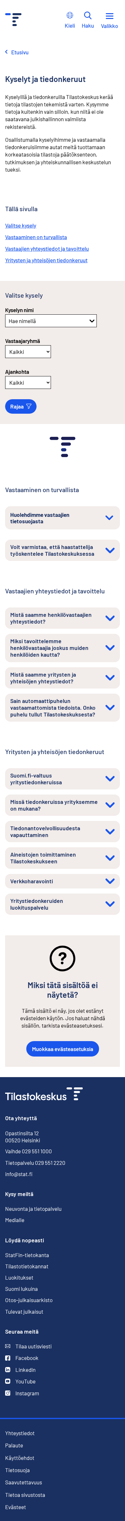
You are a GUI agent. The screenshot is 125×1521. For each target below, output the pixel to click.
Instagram (27, 1393)
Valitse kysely (20, 225)
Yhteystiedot (20, 1433)
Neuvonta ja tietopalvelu (33, 1208)
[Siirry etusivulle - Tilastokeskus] (13, 20)
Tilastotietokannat (26, 1266)
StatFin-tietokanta (27, 1255)
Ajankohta (17, 371)
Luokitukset (19, 1277)
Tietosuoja (17, 1470)
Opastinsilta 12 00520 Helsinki (22, 1136)
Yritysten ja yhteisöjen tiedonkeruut (46, 260)
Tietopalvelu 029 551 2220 (35, 1162)
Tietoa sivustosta (25, 1494)
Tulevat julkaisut (24, 1311)
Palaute (14, 1445)
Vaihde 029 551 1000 (28, 1151)
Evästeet (15, 1507)
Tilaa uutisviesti (33, 1346)
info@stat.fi (19, 1174)
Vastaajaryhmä (22, 341)
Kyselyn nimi (19, 310)
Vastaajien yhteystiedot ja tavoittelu (47, 248)
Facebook (26, 1357)
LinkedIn (25, 1369)
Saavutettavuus (23, 1482)
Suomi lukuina (21, 1288)
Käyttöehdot (19, 1457)
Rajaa (17, 406)
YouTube (25, 1381)
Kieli (70, 25)
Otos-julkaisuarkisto (29, 1300)
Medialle (14, 1220)
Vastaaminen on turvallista (36, 237)
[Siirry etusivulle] (44, 1094)
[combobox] (9, 321)
